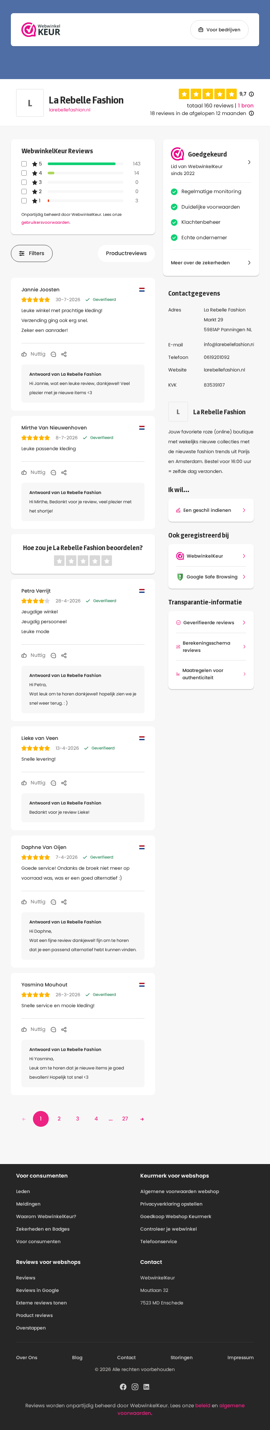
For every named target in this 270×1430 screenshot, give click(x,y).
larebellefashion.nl (69, 109)
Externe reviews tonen (41, 1302)
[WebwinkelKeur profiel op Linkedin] (147, 1386)
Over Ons (26, 1357)
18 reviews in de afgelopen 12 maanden (198, 113)
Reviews (25, 1277)
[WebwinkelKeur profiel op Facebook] (123, 1386)
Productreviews (126, 253)
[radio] (184, 94)
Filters (36, 253)
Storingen (182, 1357)
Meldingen (28, 1204)
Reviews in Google (37, 1290)
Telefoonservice (158, 1241)
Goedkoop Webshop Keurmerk (175, 1216)
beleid (202, 1405)
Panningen (233, 329)
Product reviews (34, 1315)
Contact (126, 1357)
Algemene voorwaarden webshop (179, 1191)
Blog (77, 1357)
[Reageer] (53, 354)
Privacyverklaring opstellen (171, 1204)
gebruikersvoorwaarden (45, 222)
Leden (23, 1191)
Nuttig (37, 353)
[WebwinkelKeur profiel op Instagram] (135, 1386)
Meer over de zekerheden (200, 262)
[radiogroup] (208, 94)
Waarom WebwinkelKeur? (46, 1216)
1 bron (246, 106)
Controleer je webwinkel (168, 1229)
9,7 (246, 94)
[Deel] (64, 354)
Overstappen (31, 1328)
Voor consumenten (38, 1241)
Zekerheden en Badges (42, 1229)
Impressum (241, 1357)
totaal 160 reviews (210, 105)
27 (125, 1119)
